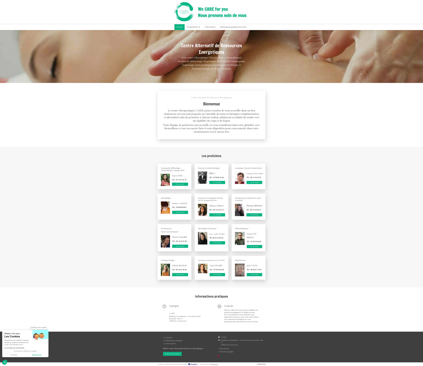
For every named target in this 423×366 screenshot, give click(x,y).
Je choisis (13, 355)
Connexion (261, 364)
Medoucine (214, 364)
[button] (4, 362)
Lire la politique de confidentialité (14, 348)
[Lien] (202, 177)
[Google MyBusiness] (218, 356)
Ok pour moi (37, 355)
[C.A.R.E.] (184, 23)
